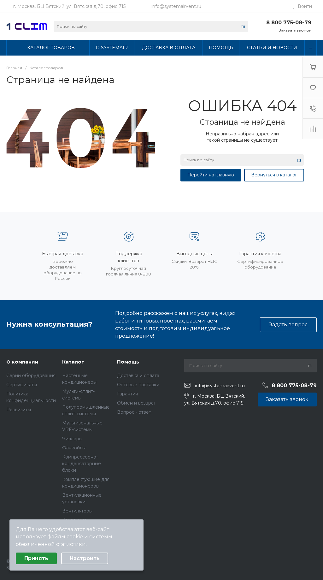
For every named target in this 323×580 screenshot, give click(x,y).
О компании (22, 362)
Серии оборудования (31, 375)
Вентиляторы (77, 511)
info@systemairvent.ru (176, 6)
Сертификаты (21, 385)
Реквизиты (18, 409)
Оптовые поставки (138, 385)
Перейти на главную (210, 175)
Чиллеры (72, 438)
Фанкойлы (73, 448)
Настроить (85, 558)
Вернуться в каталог (274, 175)
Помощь (128, 362)
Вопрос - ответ (134, 412)
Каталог (73, 362)
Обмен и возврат (136, 403)
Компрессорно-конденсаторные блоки (81, 463)
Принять (36, 558)
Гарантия (127, 394)
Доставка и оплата (138, 375)
